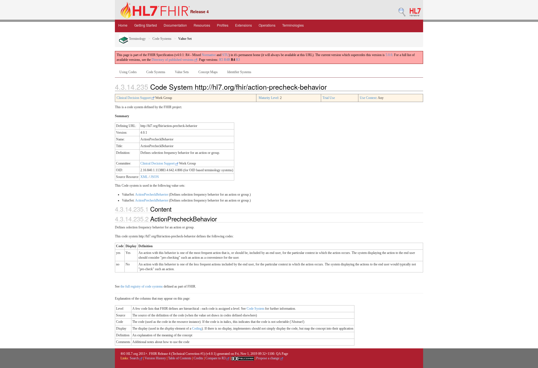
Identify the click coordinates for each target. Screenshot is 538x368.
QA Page (282, 354)
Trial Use (329, 98)
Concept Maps (208, 72)
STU (225, 55)
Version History (155, 358)
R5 (221, 60)
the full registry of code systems (141, 286)
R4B (227, 60)
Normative (209, 55)
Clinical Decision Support (134, 98)
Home (122, 25)
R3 (238, 60)
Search (135, 358)
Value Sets (182, 72)
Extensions (243, 25)
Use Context (368, 98)
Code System (255, 309)
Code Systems (161, 39)
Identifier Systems (239, 72)
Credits (198, 358)
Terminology (137, 39)
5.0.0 (389, 55)
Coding (197, 328)
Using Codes (128, 72)
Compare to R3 (215, 358)
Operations (267, 25)
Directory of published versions (173, 60)
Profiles (222, 25)
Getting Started (145, 25)
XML (144, 177)
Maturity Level (268, 98)
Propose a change (268, 358)
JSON (154, 177)
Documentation (175, 25)
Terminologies (293, 25)
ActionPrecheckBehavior (151, 194)
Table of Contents (179, 358)
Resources (202, 25)
